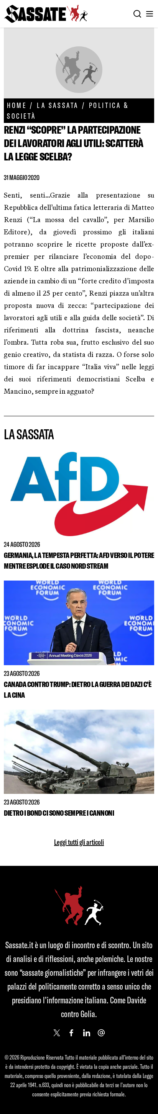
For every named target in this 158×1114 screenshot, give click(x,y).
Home (16, 105)
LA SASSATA (58, 105)
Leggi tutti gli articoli (79, 842)
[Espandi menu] (149, 13)
